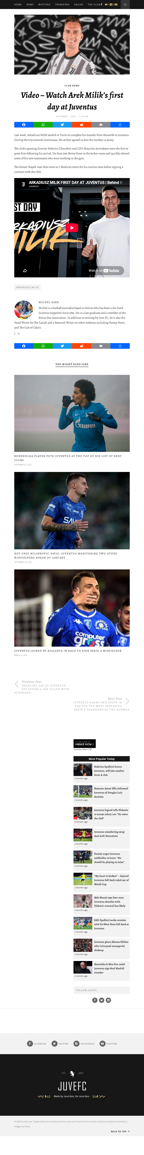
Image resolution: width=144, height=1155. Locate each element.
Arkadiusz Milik (27, 287)
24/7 (90, 749)
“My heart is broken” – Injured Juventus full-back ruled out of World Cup (111, 880)
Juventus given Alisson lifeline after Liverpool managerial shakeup (111, 946)
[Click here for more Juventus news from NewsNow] (85, 743)
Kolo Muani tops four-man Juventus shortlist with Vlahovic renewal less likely (109, 902)
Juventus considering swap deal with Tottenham (109, 834)
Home (18, 4)
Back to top (119, 1131)
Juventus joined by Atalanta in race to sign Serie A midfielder (68, 651)
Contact (20, 13)
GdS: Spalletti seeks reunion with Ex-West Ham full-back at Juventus (111, 924)
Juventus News (81, 749)
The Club (94, 4)
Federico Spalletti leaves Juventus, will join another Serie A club (109, 771)
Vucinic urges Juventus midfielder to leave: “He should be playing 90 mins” (109, 858)
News (30, 4)
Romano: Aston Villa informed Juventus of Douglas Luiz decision (111, 793)
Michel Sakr (49, 302)
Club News (72, 85)
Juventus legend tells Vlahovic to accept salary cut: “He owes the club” (111, 814)
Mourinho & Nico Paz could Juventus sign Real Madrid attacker (109, 968)
